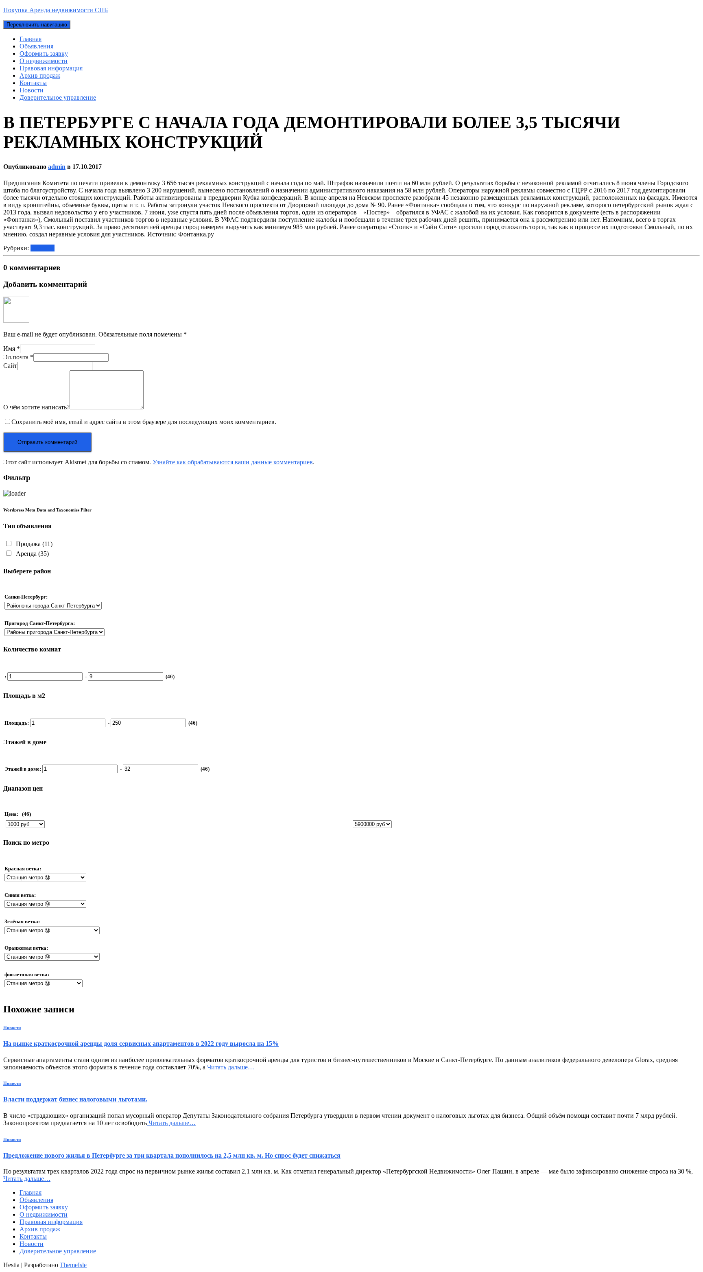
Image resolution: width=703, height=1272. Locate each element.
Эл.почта (18, 357)
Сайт (10, 365)
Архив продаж (40, 75)
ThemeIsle (73, 1264)
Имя (11, 348)
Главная (30, 38)
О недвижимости (44, 60)
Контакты (33, 82)
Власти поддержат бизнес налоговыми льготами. (75, 1099)
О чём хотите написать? (36, 407)
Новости (32, 90)
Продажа (33, 543)
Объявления (36, 46)
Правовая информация (51, 68)
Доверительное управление (58, 97)
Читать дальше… (229, 1067)
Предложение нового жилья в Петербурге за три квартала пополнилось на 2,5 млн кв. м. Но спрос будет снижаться (172, 1155)
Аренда (31, 553)
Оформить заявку (44, 53)
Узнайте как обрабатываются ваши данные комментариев (233, 462)
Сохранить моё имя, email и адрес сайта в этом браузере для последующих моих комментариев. (143, 421)
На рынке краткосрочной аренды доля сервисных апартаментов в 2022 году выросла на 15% (141, 1043)
